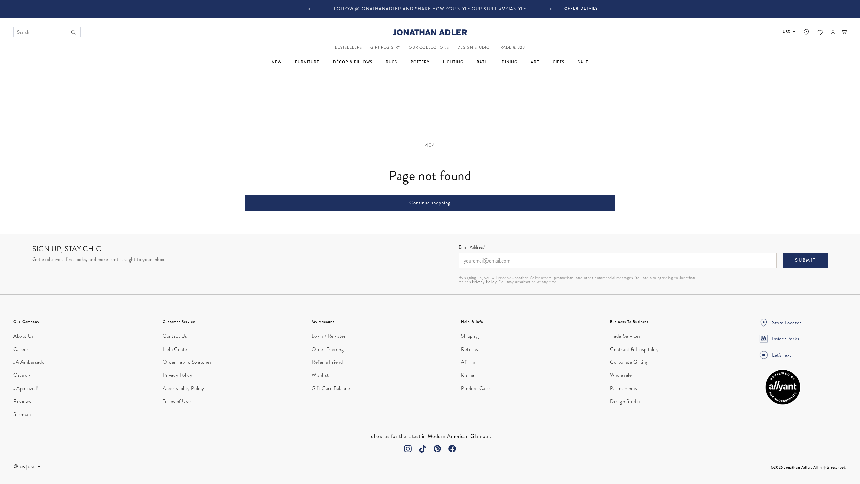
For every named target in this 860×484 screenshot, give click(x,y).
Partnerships (623, 388)
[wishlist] (820, 32)
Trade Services (625, 336)
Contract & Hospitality (634, 349)
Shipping (470, 336)
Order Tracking (328, 349)
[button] (348, 47)
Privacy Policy (484, 281)
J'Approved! (26, 388)
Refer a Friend (327, 362)
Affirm (468, 362)
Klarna (467, 375)
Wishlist (320, 375)
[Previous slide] (309, 9)
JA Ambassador (29, 362)
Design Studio (625, 401)
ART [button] (535, 62)
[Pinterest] (437, 449)
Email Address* (472, 247)
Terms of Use (177, 401)
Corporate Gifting (629, 362)
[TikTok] (423, 449)
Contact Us (175, 336)
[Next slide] (551, 9)
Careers (22, 349)
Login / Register (329, 336)
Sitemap (22, 414)
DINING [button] (509, 62)
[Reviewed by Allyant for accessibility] (782, 387)
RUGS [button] (391, 62)
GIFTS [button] (558, 62)
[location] (806, 32)
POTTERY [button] (420, 62)
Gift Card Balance (331, 388)
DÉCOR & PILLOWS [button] (352, 62)
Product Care (475, 388)
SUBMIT (805, 260)
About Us (23, 336)
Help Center (176, 349)
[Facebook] (452, 449)
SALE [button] (583, 62)
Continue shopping (430, 202)
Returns (469, 349)
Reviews (22, 401)
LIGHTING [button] (453, 62)
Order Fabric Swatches (187, 362)
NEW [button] (277, 62)
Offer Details (581, 8)
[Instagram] (408, 449)
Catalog (21, 375)
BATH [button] (482, 62)
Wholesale (621, 375)
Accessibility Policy (183, 388)
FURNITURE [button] (307, 62)
